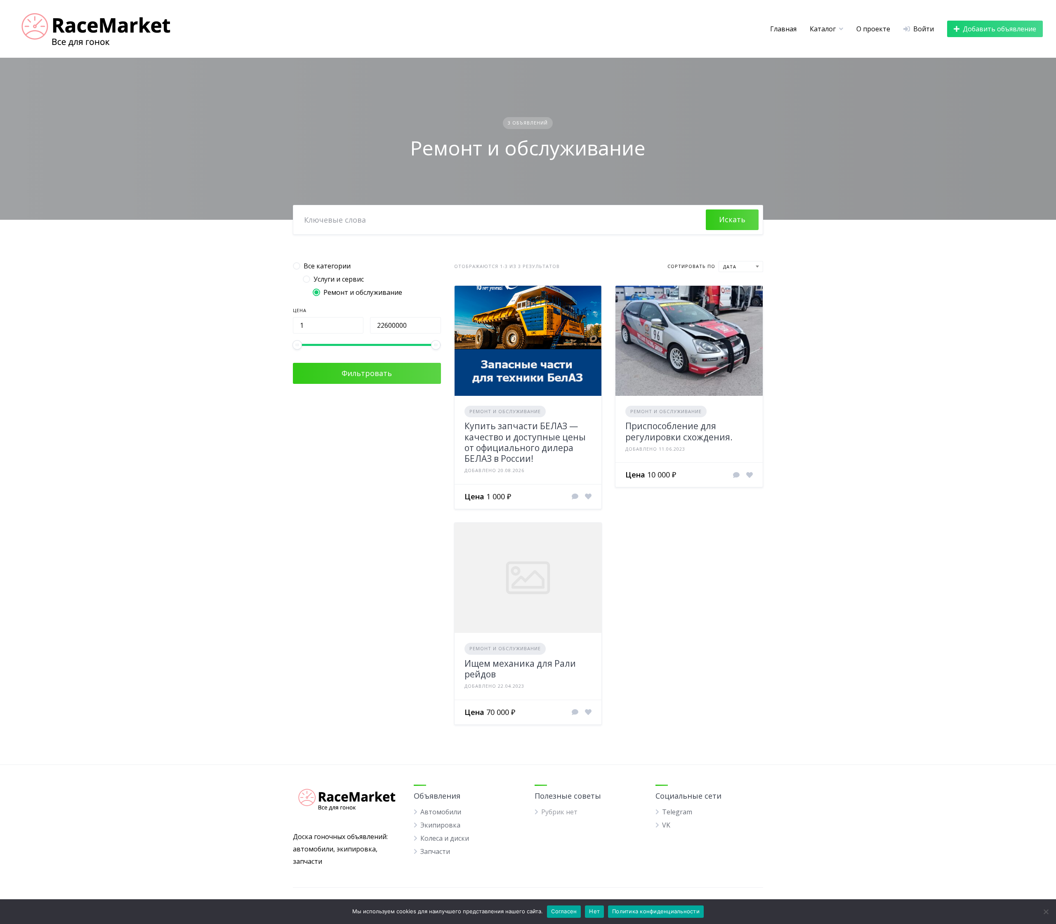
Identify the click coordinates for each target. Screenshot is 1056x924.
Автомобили (440, 811)
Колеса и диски (444, 838)
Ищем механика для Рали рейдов (520, 669)
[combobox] (741, 266)
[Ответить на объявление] (575, 496)
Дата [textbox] (729, 266)
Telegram (677, 811)
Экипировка (440, 825)
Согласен (564, 911)
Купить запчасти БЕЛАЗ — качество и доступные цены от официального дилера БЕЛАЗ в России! (525, 442)
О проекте (873, 28)
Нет (594, 911)
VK (666, 825)
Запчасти (435, 851)
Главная (783, 28)
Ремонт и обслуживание (505, 411)
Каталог (823, 28)
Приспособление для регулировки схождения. (679, 431)
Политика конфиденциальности (656, 911)
